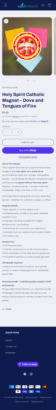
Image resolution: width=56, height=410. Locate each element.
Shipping (15, 116)
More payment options (28, 157)
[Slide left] (22, 81)
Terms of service (22, 402)
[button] (6, 5)
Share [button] (8, 309)
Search (8, 340)
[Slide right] (34, 81)
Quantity (6, 126)
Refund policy (32, 397)
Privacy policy (46, 397)
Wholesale (10, 353)
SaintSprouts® (17, 397)
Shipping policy (37, 402)
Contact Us (10, 347)
